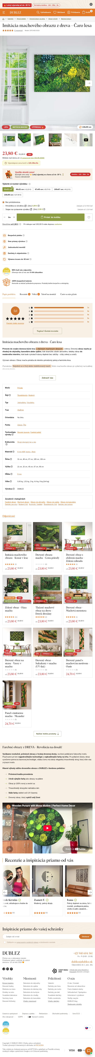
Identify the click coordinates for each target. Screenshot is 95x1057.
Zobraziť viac (47, 378)
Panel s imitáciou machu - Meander (14, 714)
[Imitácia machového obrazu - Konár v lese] (17, 536)
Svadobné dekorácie (9, 995)
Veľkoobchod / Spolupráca (77, 992)
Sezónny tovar (7, 998)
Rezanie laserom (23, 432)
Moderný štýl (23, 504)
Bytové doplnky (8, 983)
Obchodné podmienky (60, 1014)
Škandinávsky (22, 395)
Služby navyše (73, 998)
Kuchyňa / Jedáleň (35, 504)
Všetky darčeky (53, 1001)
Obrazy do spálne (53, 502)
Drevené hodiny (8, 986)
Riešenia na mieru (8, 989)
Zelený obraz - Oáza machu (15, 609)
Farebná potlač (35, 432)
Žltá (24, 425)
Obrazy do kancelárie (68, 502)
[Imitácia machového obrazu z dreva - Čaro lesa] (24, 139)
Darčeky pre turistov (65, 504)
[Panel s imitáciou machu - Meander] (17, 695)
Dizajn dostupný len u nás (26, 442)
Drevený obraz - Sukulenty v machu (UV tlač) (46, 663)
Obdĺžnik (20, 410)
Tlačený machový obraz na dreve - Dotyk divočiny (45, 610)
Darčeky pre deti (54, 992)
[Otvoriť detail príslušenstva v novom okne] (25, 206)
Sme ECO (76, 1014)
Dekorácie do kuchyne (31, 992)
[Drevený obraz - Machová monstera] (78, 589)
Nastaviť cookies (38, 1017)
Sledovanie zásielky (75, 1004)
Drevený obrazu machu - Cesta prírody (47, 556)
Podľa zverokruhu (54, 998)
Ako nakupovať (7, 1017)
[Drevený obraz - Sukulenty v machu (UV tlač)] (47, 642)
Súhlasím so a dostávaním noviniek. (31, 942)
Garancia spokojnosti (10, 1014)
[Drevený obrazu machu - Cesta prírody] (47, 536)
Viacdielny (30, 403)
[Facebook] (4, 970)
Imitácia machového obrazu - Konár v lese (16, 556)
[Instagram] (8, 970)
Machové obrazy (23, 502)
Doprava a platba (28, 1014)
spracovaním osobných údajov (27, 942)
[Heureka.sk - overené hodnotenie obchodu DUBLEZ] (5, 1024)
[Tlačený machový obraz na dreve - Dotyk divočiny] (47, 589)
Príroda (20, 388)
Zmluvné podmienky (40, 1051)
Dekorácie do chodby (30, 995)
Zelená (19, 425)
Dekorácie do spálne (30, 986)
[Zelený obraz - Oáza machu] (17, 589)
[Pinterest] (12, 970)
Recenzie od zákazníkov (76, 986)
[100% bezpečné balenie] (6, 282)
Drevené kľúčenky (8, 1001)
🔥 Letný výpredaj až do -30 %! (17, 5)
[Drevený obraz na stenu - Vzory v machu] (17, 642)
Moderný (31, 395)
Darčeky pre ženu (54, 986)
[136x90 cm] (8, 139)
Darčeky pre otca (11, 504)
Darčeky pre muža (54, 989)
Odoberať (85, 937)
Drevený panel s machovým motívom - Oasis (77, 663)
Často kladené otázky (75, 989)
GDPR (20, 1017)
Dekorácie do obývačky (31, 983)
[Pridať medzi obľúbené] (89, 217)
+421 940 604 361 (83, 953)
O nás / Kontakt (73, 983)
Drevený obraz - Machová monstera (76, 609)
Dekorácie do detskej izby (32, 989)
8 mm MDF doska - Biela (26, 452)
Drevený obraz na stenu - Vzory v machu (14, 663)
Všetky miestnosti (29, 1001)
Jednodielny (21, 403)
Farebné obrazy (10, 502)
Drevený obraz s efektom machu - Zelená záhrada (75, 557)
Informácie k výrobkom (76, 995)
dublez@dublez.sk (82, 961)
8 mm (19, 474)
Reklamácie (43, 1014)
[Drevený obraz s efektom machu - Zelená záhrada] (78, 536)
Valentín (51, 983)
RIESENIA (40, 1045)
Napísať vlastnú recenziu (47, 331)
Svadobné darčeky (54, 995)
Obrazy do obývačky (38, 502)
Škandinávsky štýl (50, 504)
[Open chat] (89, 1051)
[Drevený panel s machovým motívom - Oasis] (78, 642)
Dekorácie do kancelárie (31, 998)
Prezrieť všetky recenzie (15, 323)
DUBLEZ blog (72, 1001)
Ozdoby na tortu (8, 992)
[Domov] (3, 19)
